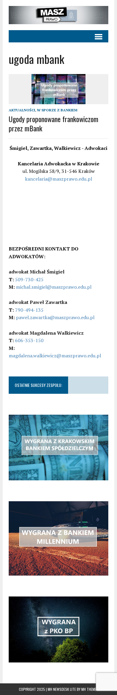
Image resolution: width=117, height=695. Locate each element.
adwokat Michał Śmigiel (36, 271)
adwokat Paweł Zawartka (38, 302)
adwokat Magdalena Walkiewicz (46, 333)
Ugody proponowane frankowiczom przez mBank (53, 123)
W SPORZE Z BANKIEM (57, 110)
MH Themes (89, 689)
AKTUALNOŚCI (22, 110)
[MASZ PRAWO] (58, 15)
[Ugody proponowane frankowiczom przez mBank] (59, 100)
